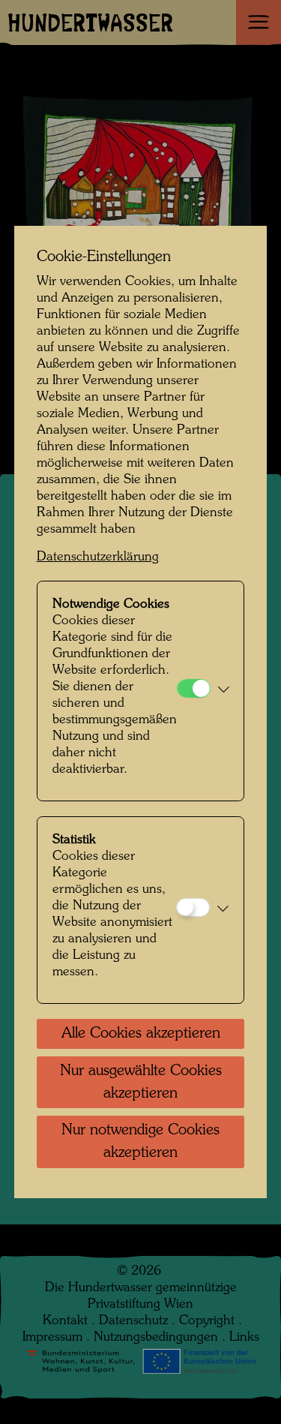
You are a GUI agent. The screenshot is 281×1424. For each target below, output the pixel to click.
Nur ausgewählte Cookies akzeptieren (141, 1082)
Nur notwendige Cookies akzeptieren (140, 1142)
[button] (223, 691)
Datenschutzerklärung (98, 557)
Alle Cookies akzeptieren (140, 1033)
